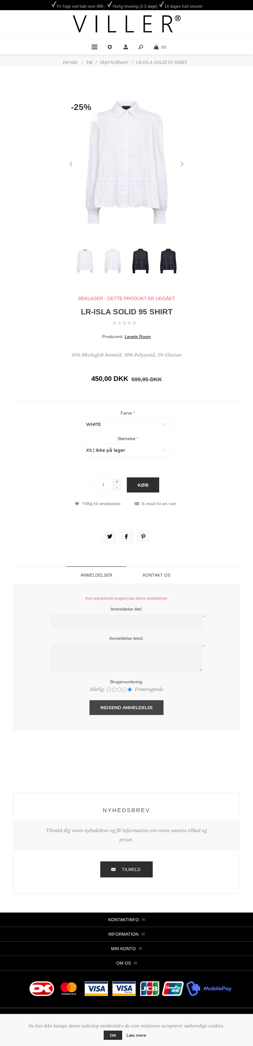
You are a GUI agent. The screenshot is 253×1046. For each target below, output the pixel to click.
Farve (127, 413)
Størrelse (127, 438)
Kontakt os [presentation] (156, 575)
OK (113, 1035)
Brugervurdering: (126, 681)
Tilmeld (131, 869)
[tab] (96, 574)
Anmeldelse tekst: (126, 638)
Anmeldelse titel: (126, 609)
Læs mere (136, 1035)
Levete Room (138, 336)
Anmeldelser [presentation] (96, 575)
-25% (81, 107)
